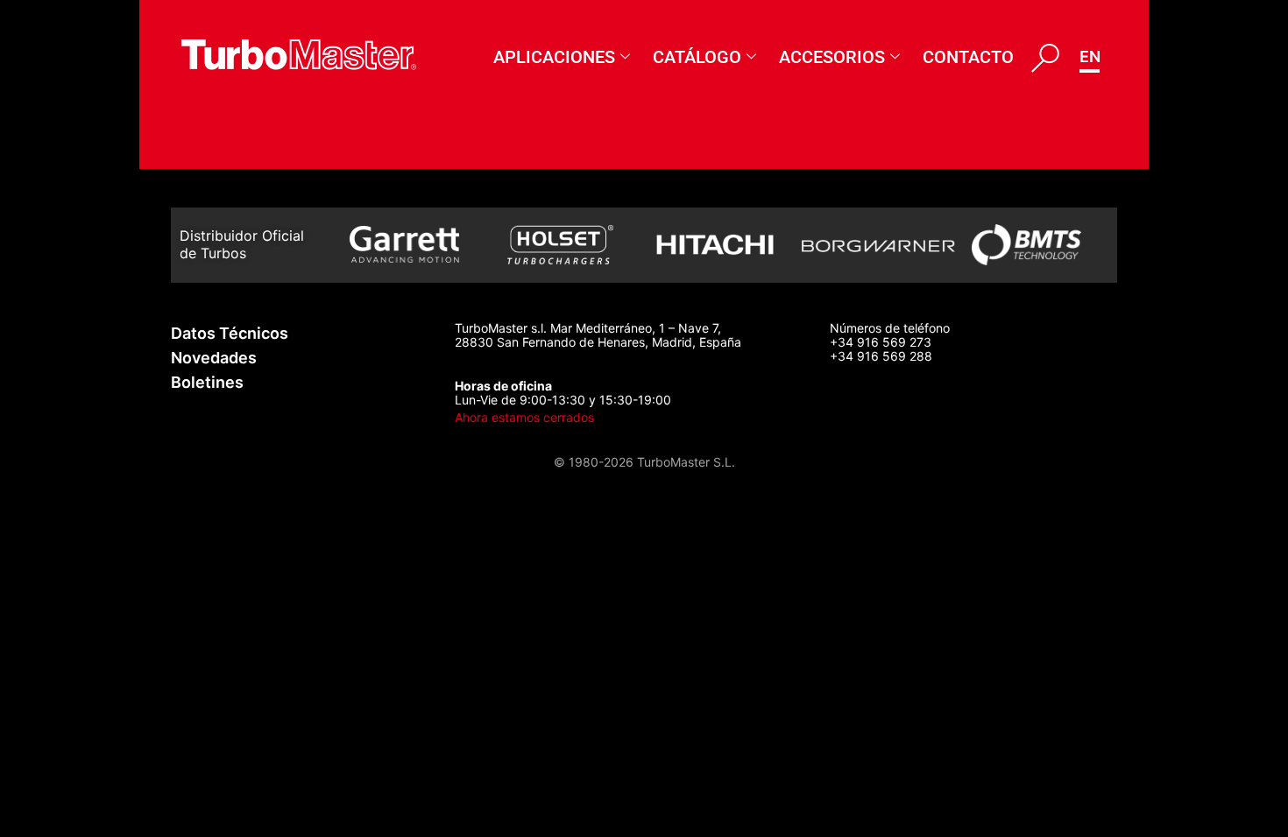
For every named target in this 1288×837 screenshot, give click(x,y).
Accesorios (832, 56)
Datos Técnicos (229, 333)
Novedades (214, 357)
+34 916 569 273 (880, 341)
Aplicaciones (554, 56)
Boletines (207, 382)
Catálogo (697, 56)
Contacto (968, 56)
